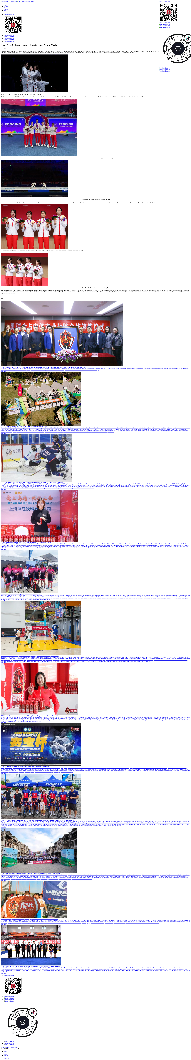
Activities (6, 1055)
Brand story (6, 1056)
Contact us (6, 1058)
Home (5, 1051)
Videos (5, 1054)
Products (6, 1052)
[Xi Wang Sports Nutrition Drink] (17, 1)
